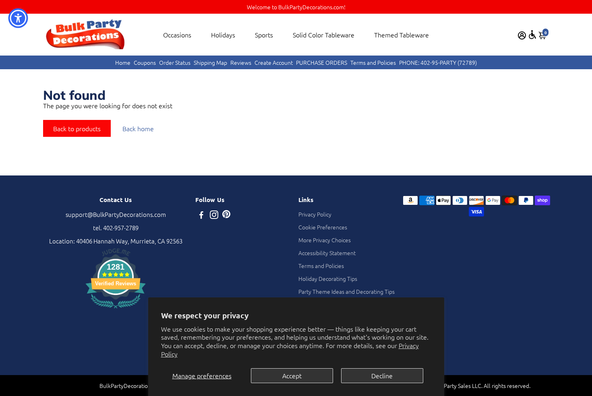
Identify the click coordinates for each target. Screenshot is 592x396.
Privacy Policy (314, 214)
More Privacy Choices (324, 240)
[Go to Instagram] (214, 215)
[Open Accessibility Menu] (532, 34)
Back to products (77, 128)
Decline (382, 375)
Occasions (177, 34)
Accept (292, 375)
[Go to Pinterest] (226, 215)
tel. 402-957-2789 (116, 227)
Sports (264, 34)
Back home (138, 128)
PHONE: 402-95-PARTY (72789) (438, 62)
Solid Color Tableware (323, 34)
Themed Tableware (401, 34)
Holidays (223, 34)
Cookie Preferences (322, 227)
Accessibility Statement (327, 253)
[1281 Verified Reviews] (115, 309)
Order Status (174, 62)
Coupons (145, 62)
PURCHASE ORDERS (321, 62)
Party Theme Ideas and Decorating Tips (346, 291)
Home (122, 62)
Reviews (240, 62)
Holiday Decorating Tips (327, 278)
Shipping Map (210, 62)
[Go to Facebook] (201, 215)
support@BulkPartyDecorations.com (116, 214)
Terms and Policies (373, 62)
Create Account (274, 62)
